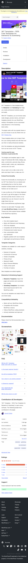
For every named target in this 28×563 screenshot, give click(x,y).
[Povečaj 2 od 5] (11, 344)
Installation (6, 55)
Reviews (5, 51)
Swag (17, 523)
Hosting (3, 507)
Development (6, 59)
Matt (3, 530)
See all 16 (24, 438)
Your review (4, 478)
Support (5, 63)
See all (25, 478)
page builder (17, 448)
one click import (22, 445)
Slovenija (7, 542)
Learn (3, 515)
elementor (17, 442)
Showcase (18, 502)
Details (5, 47)
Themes (17, 504)
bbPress (4, 533)
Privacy (3, 510)
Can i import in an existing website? (11, 379)
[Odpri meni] (25, 2)
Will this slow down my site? (9, 394)
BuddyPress (5, 535)
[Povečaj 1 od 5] (11, 331)
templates (23, 448)
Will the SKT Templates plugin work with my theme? (9, 363)
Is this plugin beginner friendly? (9, 369)
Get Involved (18, 515)
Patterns (17, 510)
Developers (4, 520)
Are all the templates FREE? (9, 374)
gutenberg (23, 442)
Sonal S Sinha (7, 38)
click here (4, 322)
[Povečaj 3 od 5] (24, 331)
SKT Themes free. (6, 135)
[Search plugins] (17, 17)
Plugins (17, 507)
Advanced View (5, 452)
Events (17, 517)
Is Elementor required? (7, 383)
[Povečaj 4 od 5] (24, 339)
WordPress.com (6, 527)
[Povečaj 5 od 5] (24, 347)
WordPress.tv (5, 523)
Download (5, 42)
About (3, 502)
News (3, 504)
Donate (17, 520)
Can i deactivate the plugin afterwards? (7, 388)
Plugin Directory (5, 6)
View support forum (6, 492)
